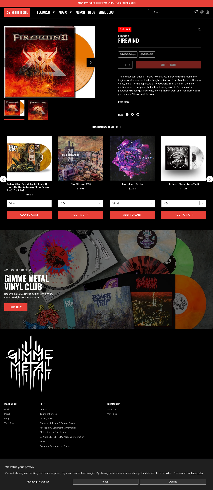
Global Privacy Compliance (53, 432)
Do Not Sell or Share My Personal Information (62, 437)
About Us (111, 409)
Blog (6, 419)
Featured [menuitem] (43, 12)
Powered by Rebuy (106, 228)
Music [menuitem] (63, 12)
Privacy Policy (47, 419)
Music (7, 409)
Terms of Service (48, 414)
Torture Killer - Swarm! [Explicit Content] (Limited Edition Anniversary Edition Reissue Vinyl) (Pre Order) (28, 187)
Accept (105, 481)
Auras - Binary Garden (132, 184)
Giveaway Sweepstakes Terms (55, 446)
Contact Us (45, 409)
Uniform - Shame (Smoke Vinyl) (184, 184)
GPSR (42, 441)
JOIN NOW (16, 307)
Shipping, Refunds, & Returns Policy (57, 423)
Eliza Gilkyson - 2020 (81, 184)
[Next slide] (209, 179)
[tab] (104, 223)
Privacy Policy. (197, 473)
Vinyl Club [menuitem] (106, 12)
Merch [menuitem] (80, 12)
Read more (123, 102)
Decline (173, 481)
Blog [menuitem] (91, 12)
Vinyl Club (9, 423)
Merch (7, 414)
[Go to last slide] (3, 179)
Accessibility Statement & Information (58, 428)
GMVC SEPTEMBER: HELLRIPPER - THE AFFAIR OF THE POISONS (106, 3)
